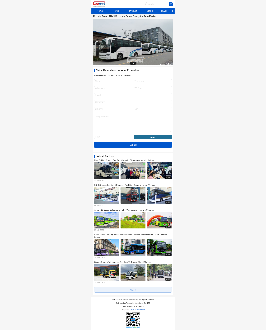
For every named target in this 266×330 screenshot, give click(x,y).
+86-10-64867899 (138, 310)
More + (133, 290)
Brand (150, 11)
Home (100, 11)
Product (133, 11)
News (116, 11)
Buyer (164, 11)
